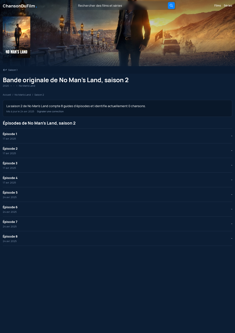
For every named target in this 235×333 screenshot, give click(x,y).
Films (217, 5)
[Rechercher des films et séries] (171, 5)
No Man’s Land (23, 94)
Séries (228, 5)
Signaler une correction (50, 111)
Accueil (7, 94)
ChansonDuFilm (20, 5)
